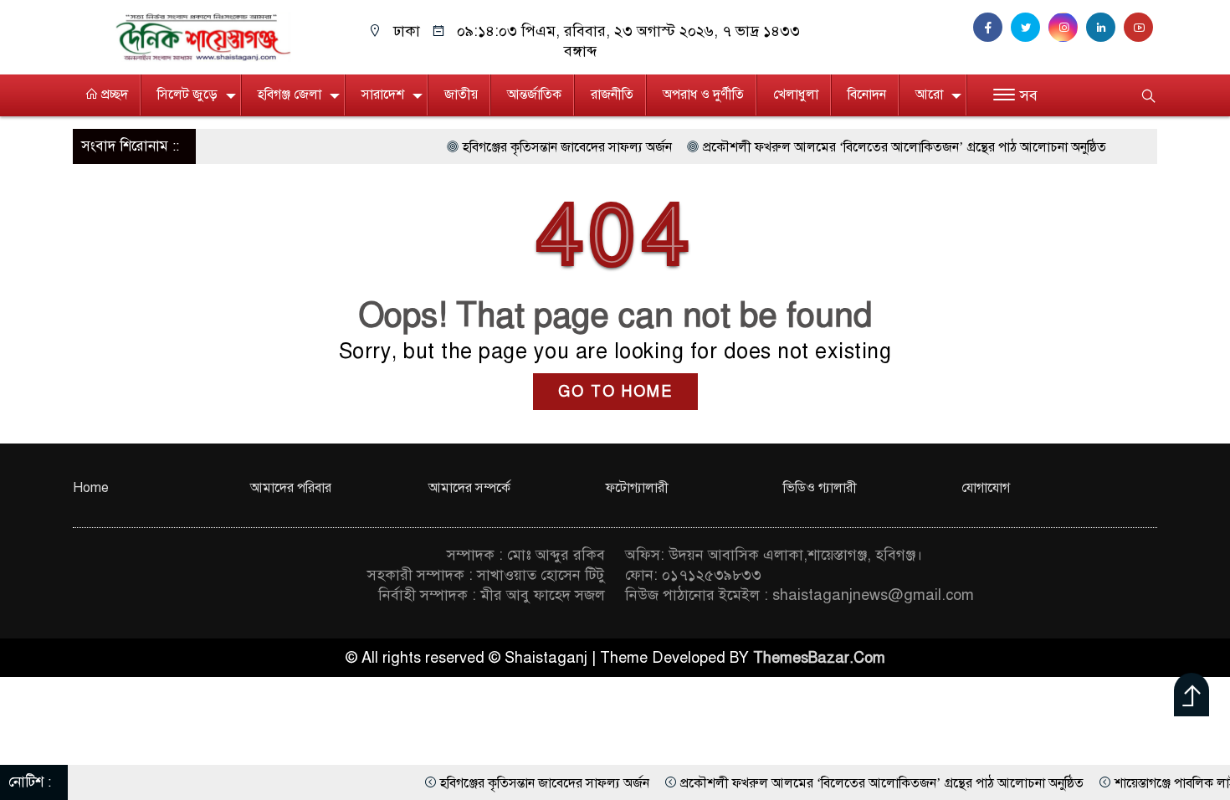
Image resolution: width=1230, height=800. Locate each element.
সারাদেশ (382, 94)
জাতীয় (461, 94)
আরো (929, 94)
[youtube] (1140, 27)
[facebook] (992, 27)
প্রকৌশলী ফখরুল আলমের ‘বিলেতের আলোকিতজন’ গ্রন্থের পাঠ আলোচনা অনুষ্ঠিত (873, 147)
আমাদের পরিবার (290, 487)
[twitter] (1029, 27)
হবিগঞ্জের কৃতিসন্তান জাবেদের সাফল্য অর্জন (536, 147)
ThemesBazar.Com (819, 658)
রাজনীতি (612, 94)
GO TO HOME (615, 391)
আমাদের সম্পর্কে (469, 487)
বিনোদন (867, 94)
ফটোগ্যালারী (637, 487)
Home (91, 487)
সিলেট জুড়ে (187, 94)
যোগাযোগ (985, 487)
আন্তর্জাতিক (534, 94)
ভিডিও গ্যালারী (820, 487)
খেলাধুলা (795, 94)
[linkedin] (1105, 27)
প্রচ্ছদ (113, 94)
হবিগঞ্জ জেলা (289, 94)
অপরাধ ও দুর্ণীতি (703, 94)
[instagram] (1067, 27)
